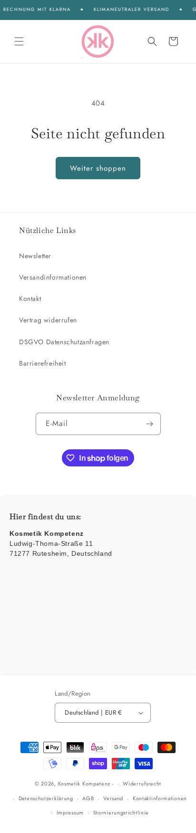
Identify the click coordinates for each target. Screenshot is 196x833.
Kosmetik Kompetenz (84, 783)
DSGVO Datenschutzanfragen (64, 342)
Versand (113, 798)
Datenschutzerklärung (46, 798)
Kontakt (30, 298)
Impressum (70, 812)
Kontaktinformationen (160, 798)
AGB (88, 798)
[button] (19, 41)
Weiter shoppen (98, 168)
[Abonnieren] (149, 424)
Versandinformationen (53, 277)
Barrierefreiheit (42, 363)
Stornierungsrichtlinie (121, 812)
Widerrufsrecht (142, 783)
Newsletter (35, 256)
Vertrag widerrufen (48, 320)
